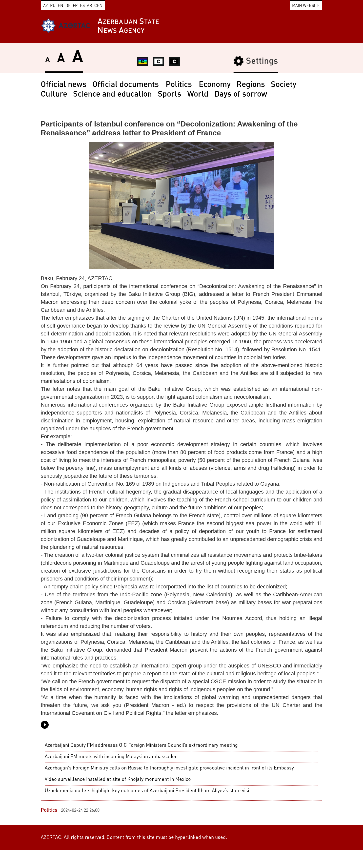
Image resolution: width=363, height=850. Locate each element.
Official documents (126, 85)
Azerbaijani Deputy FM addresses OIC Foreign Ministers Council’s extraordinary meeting (141, 745)
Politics (180, 85)
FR (75, 6)
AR (89, 6)
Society (283, 85)
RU (53, 6)
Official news (63, 85)
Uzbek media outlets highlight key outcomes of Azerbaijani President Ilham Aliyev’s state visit (148, 790)
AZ (45, 6)
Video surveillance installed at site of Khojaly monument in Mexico (118, 779)
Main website (306, 6)
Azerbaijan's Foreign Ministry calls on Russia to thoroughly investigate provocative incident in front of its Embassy (169, 768)
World (197, 95)
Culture (54, 95)
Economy (215, 85)
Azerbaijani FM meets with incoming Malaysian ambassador (111, 756)
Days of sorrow (240, 95)
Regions (251, 85)
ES (82, 6)
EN (60, 6)
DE (68, 6)
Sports (169, 95)
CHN (98, 6)
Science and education (112, 95)
